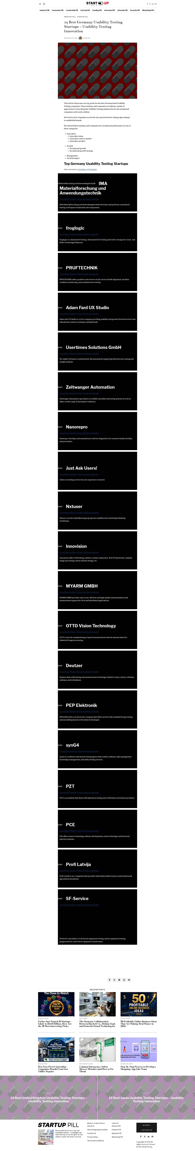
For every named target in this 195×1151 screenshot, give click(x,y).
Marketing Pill (117, 1137)
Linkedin (95, 199)
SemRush (93, 169)
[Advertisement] (97, 923)
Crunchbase (82, 169)
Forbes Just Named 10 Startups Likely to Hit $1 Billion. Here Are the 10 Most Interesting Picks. (55, 1023)
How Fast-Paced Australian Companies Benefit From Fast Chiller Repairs (53, 1069)
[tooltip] (147, 4)
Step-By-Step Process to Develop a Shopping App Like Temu (138, 1068)
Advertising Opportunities (97, 1130)
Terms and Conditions (95, 1141)
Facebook (87, 199)
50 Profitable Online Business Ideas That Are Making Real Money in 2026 (139, 1023)
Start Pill (87, 38)
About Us (90, 1126)
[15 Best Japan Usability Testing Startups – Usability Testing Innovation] (146, 1098)
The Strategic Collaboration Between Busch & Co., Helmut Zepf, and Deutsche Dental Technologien (97, 1023)
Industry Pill (70, 16)
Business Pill (116, 1133)
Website (73, 199)
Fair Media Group (145, 1147)
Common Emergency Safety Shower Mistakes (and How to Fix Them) (96, 1069)
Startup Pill (82, 16)
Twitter (79, 199)
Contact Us (91, 1133)
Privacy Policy (92, 1137)
